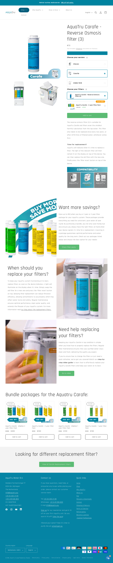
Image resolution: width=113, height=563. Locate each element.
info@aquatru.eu (12, 493)
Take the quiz (58, 516)
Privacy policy (45, 558)
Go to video (66, 373)
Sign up (44, 510)
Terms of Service (82, 509)
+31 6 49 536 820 (12, 499)
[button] (24, 10)
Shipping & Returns (83, 505)
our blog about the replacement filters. (36, 309)
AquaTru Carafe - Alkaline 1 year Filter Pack (68, 427)
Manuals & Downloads (84, 499)
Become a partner (82, 515)
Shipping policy (66, 558)
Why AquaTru (80, 490)
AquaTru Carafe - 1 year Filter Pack (96, 427)
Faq (77, 496)
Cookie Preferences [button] (84, 518)
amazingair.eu (57, 526)
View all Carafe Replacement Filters (56, 464)
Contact (79, 502)
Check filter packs (69, 247)
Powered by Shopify (24, 558)
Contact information (87, 558)
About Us (79, 493)
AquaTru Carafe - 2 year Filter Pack (43, 427)
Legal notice (76, 558)
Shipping (79, 48)
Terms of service (56, 558)
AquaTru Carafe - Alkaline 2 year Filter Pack (15, 427)
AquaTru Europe (14, 558)
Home (78, 483)
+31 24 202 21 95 (12, 496)
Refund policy (81, 512)
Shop (78, 486)
